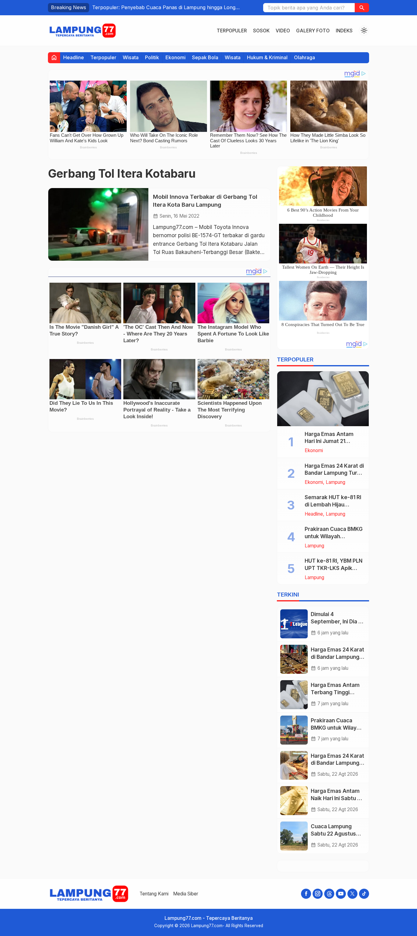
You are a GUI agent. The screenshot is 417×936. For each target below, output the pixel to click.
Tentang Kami (154, 894)
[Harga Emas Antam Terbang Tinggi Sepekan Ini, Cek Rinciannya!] (294, 694)
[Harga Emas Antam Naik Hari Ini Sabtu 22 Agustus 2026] (294, 800)
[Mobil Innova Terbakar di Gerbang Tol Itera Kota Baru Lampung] (98, 224)
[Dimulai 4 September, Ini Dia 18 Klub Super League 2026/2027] (294, 623)
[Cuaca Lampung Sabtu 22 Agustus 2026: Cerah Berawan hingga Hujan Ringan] (294, 836)
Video (283, 31)
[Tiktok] (364, 894)
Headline (73, 57)
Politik (152, 57)
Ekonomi (175, 57)
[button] (362, 7)
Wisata (131, 57)
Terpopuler (232, 31)
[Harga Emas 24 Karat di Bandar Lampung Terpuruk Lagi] (294, 659)
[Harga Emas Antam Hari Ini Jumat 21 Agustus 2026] (323, 398)
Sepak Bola (205, 57)
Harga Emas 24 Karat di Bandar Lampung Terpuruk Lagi (337, 657)
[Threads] (329, 894)
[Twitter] (352, 894)
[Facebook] (306, 894)
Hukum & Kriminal (267, 57)
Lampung (335, 482)
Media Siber (185, 894)
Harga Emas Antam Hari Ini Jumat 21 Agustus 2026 (329, 441)
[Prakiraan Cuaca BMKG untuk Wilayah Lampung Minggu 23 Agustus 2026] (294, 730)
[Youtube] (341, 894)
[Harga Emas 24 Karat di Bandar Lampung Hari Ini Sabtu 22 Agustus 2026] (294, 765)
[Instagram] (318, 894)
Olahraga (304, 57)
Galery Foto (313, 31)
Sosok (261, 31)
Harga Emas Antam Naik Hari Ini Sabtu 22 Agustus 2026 (337, 798)
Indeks (344, 31)
